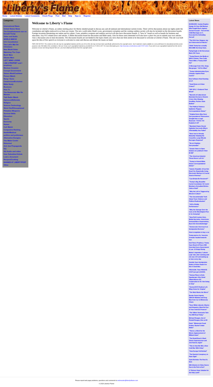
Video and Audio (11, 36)
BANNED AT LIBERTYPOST (15, 162)
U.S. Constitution (11, 42)
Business (8, 87)
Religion (7, 103)
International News (11, 26)
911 (5, 149)
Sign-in (78, 16)
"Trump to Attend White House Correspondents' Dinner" (197, 164)
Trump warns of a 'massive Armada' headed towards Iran (198, 237)
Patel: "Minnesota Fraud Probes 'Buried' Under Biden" (197, 325)
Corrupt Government (12, 71)
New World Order (11, 49)
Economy (8, 122)
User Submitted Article (13, 154)
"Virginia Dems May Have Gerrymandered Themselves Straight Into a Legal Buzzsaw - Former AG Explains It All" (199, 118)
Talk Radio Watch (11, 97)
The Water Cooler (11, 141)
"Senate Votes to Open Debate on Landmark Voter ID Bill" (198, 151)
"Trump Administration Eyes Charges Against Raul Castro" (199, 73)
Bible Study (8, 84)
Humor (6, 124)
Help (70, 16)
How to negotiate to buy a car (199, 232)
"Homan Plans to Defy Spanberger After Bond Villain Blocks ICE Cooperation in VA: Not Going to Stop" (199, 279)
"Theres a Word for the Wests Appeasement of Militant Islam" (197, 333)
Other (6, 165)
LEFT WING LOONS (12, 60)
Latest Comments (32, 16)
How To (7, 90)
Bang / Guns (9, 79)
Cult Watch (8, 127)
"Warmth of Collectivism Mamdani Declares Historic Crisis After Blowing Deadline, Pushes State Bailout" (198, 99)
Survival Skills (10, 113)
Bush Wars (8, 55)
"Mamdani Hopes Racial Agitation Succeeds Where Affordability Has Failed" (198, 128)
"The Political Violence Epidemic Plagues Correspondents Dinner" (197, 109)
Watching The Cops (12, 52)
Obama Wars (9, 58)
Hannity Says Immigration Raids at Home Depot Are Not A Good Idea (198, 264)
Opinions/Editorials (12, 100)
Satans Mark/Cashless (13, 73)
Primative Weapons (12, 111)
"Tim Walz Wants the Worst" (199, 292)
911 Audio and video (12, 151)
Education (8, 116)
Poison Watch (9, 76)
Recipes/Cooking (11, 160)
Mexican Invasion (11, 68)
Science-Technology (12, 105)
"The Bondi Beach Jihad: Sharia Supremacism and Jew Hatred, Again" (198, 340)
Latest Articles (16, 16)
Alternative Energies (12, 138)
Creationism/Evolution (13, 81)
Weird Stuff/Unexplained (14, 108)
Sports (6, 119)
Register (87, 16)
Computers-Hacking (12, 130)
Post (57, 16)
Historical (8, 143)
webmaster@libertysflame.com (127, 380)
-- (4, 23)
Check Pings (47, 16)
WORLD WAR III (10, 39)
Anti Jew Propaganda (13, 146)
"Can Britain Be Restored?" (198, 178)
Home (4, 16)
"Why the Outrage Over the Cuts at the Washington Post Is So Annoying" (199, 212)
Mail (64, 16)
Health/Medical (10, 132)
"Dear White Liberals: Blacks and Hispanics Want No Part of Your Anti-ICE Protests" (199, 307)
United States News (12, 29)
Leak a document (11, 157)
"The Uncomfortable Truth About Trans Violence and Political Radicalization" (198, 199)
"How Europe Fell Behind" (198, 351)
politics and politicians (13, 135)
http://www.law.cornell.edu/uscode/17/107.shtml (134, 46)
